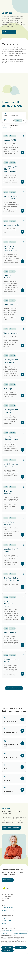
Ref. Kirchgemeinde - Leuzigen (11, 411)
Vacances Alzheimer (11, 333)
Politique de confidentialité (20, 933)
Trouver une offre (10, 32)
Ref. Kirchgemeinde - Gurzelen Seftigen (11, 438)
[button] (4, 934)
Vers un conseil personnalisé (11, 828)
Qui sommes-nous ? (7, 920)
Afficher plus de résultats (14, 688)
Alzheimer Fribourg (11, 304)
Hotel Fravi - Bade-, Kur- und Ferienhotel (11, 579)
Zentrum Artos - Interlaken (9, 523)
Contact (4, 923)
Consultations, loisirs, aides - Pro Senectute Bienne (11, 169)
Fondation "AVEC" (10, 140)
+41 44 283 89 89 (9, 907)
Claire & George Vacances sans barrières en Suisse (10, 248)
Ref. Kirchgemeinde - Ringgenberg (11, 361)
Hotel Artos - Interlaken (8, 492)
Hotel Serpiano (9, 389)
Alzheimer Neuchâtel (7, 276)
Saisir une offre (7, 880)
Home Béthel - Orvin (11, 225)
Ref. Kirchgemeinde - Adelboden (11, 465)
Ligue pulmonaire (10, 632)
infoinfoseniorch (9, 910)
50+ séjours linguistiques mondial (8, 603)
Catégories (5, 918)
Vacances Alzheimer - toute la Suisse (11, 197)
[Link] (22, 719)
